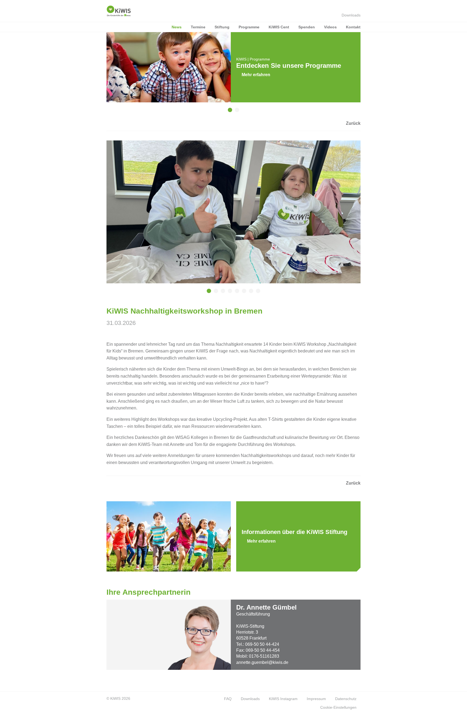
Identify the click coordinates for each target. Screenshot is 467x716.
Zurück (353, 123)
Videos (330, 27)
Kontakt (353, 27)
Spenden (306, 27)
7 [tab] (255, 293)
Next (368, 72)
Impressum (316, 699)
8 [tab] (262, 293)
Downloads (351, 15)
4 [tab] (234, 293)
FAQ (228, 699)
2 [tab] (241, 112)
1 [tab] (234, 112)
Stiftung (222, 27)
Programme (249, 27)
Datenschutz (345, 699)
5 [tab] (241, 293)
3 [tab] (227, 293)
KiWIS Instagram (283, 699)
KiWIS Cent (279, 27)
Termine (198, 27)
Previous (98, 72)
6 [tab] (248, 293)
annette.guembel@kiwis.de (262, 662)
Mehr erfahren (256, 74)
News (177, 27)
